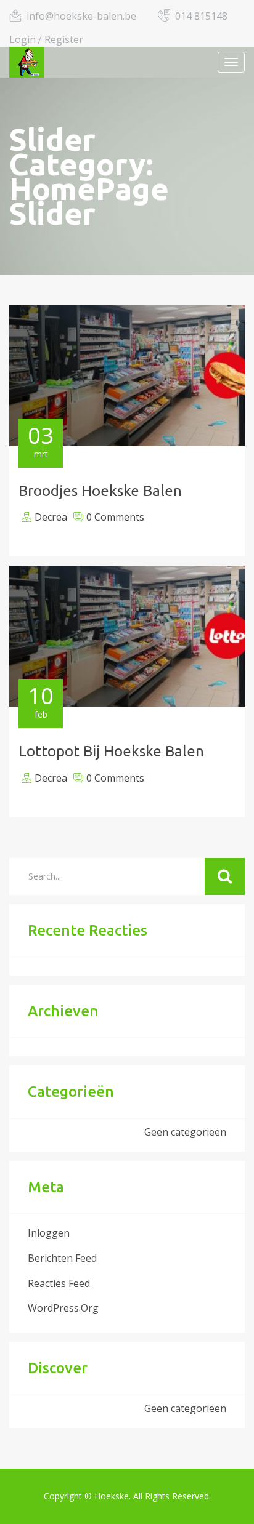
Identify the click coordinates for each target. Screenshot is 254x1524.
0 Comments (115, 517)
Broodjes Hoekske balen (100, 491)
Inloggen (49, 1233)
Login (22, 39)
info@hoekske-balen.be (81, 16)
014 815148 (201, 16)
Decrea (51, 517)
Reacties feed (59, 1283)
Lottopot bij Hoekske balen (111, 751)
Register (63, 39)
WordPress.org (63, 1308)
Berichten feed (62, 1258)
